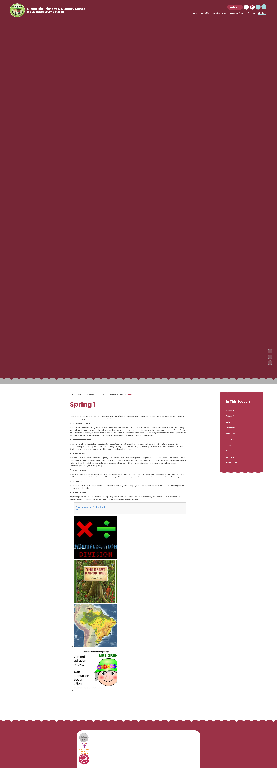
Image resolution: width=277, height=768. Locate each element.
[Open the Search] (258, 7)
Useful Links (235, 7)
